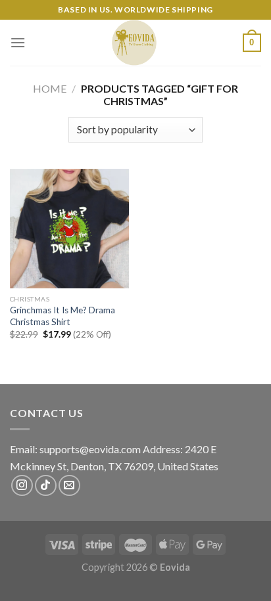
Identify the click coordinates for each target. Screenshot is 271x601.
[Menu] (18, 42)
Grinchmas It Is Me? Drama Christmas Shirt (62, 316)
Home (49, 88)
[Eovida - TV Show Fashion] (134, 43)
